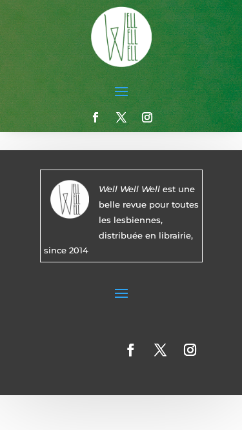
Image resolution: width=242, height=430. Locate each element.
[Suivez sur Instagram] (147, 117)
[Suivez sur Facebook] (95, 117)
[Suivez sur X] (121, 117)
